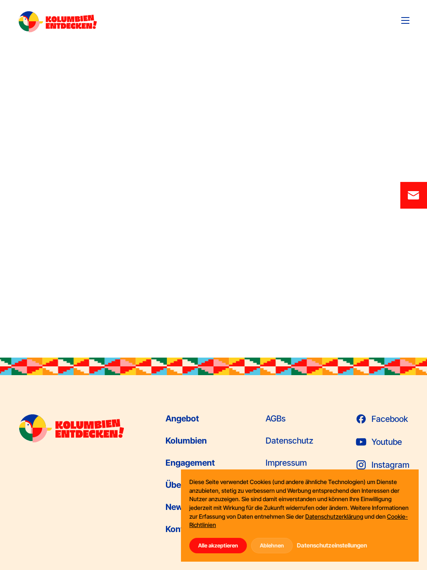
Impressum (286, 463)
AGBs (276, 419)
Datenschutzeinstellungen (332, 545)
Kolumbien (186, 441)
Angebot (182, 419)
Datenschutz (289, 441)
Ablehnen (272, 545)
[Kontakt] (413, 195)
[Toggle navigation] (405, 20)
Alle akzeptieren (218, 545)
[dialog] (300, 515)
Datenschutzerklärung (334, 516)
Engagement (190, 463)
